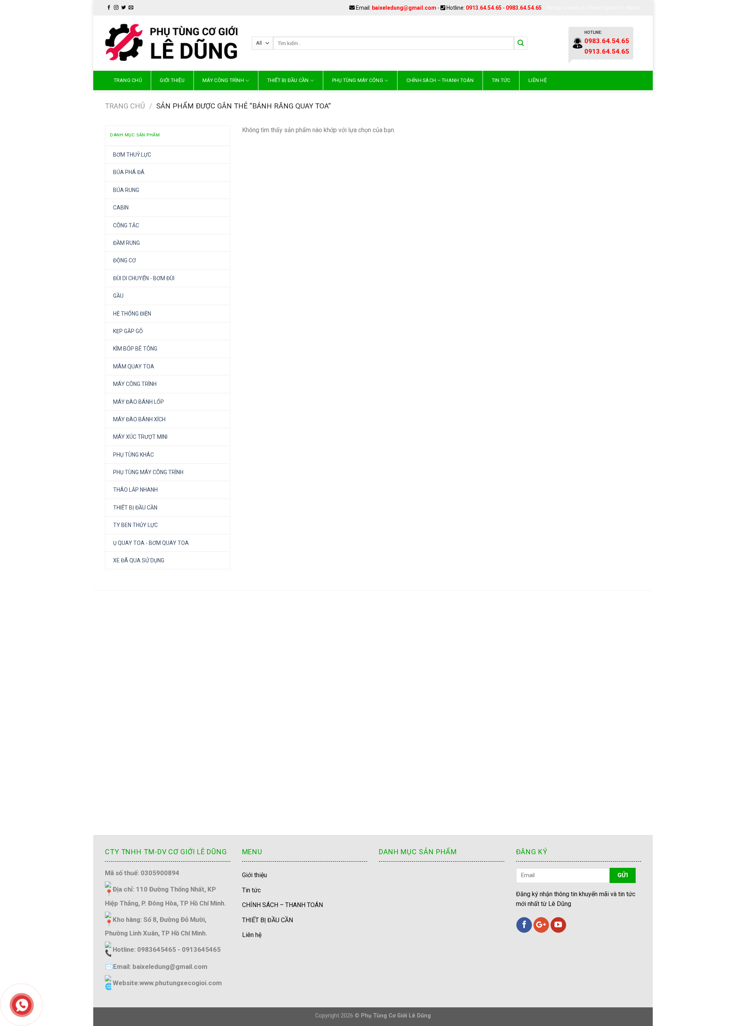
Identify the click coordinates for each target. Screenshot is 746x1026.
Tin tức (501, 80)
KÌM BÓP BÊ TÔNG (135, 348)
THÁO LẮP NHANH (135, 490)
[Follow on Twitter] (123, 7)
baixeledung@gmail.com (404, 8)
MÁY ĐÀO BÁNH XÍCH (139, 419)
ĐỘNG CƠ (124, 260)
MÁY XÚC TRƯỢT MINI (140, 437)
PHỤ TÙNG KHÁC (133, 455)
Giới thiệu (254, 875)
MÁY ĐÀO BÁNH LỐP (138, 402)
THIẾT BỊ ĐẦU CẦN (288, 80)
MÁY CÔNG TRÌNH (223, 80)
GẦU (118, 296)
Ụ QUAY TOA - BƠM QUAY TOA (151, 543)
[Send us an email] (131, 7)
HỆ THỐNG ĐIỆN (132, 314)
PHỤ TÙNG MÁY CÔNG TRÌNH (148, 472)
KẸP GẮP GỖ (128, 331)
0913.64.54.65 (484, 8)
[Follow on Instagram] (116, 7)
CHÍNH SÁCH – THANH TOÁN (440, 80)
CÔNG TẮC (126, 225)
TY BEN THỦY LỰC (135, 525)
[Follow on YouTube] (558, 925)
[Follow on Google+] (541, 925)
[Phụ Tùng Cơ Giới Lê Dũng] (172, 43)
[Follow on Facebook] (108, 7)
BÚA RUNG (126, 190)
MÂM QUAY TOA (133, 366)
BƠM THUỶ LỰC (132, 155)
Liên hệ (537, 80)
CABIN (121, 207)
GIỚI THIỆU (172, 80)
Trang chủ (128, 80)
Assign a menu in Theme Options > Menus (594, 7)
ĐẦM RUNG (126, 243)
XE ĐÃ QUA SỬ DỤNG (138, 560)
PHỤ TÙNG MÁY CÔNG (357, 80)
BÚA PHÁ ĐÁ (129, 172)
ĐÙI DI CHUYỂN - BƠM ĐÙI (143, 278)
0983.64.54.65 (524, 8)
